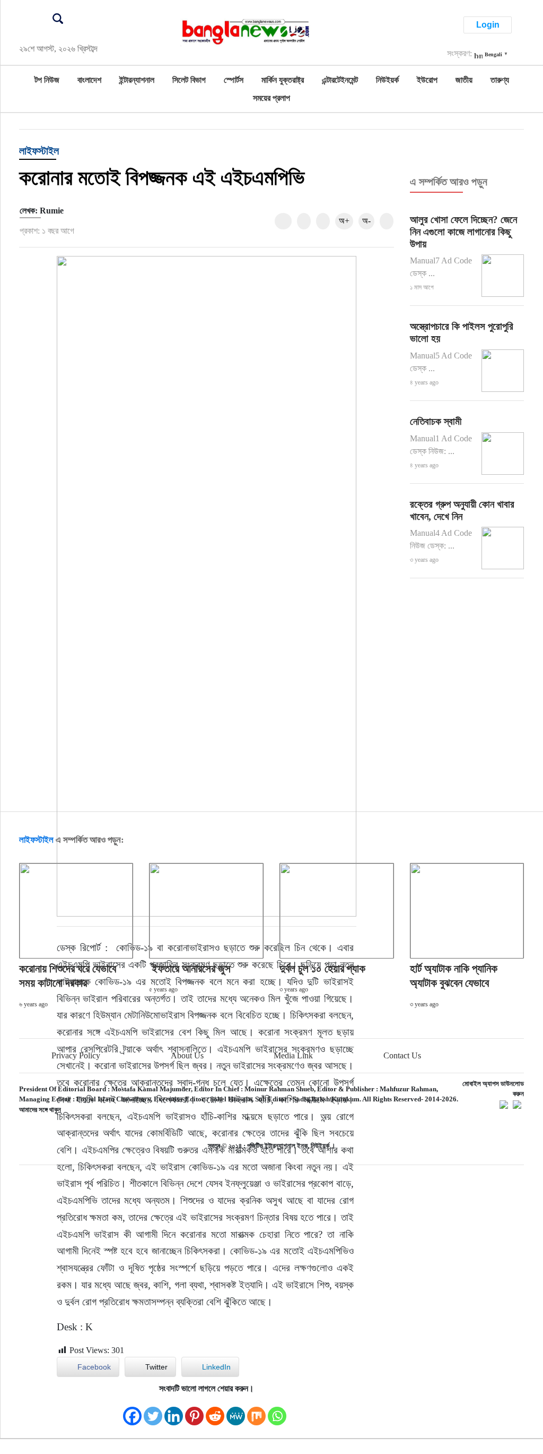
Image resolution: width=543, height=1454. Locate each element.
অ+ (344, 220)
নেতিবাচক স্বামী (435, 421)
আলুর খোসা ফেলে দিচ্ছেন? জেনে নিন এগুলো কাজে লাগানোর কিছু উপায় (463, 232)
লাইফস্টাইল (39, 151)
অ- (366, 220)
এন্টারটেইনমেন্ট (340, 79)
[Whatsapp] (277, 1410)
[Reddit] (215, 1410)
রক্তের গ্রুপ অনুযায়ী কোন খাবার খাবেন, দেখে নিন (462, 510)
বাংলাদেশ (89, 79)
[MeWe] (235, 1410)
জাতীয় (464, 79)
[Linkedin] (173, 1410)
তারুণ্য (500, 79)
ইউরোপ (427, 79)
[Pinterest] (194, 1410)
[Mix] (256, 1410)
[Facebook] (132, 1410)
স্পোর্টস (233, 79)
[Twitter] (153, 1410)
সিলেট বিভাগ (189, 79)
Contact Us (402, 1055)
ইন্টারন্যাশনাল (136, 79)
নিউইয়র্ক (387, 79)
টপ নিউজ (46, 79)
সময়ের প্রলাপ (271, 97)
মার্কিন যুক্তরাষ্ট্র (282, 79)
